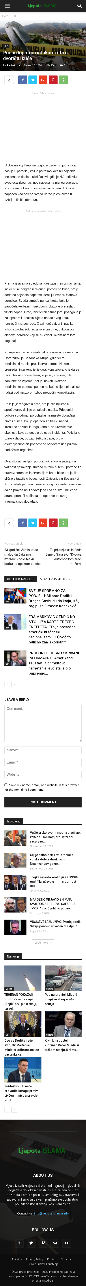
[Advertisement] (43, 127)
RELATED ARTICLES (21, 579)
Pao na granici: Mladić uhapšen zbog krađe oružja (61, 999)
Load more (42, 943)
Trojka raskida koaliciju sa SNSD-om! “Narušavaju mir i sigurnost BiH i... (54, 881)
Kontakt (52, 1259)
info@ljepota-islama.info (51, 1213)
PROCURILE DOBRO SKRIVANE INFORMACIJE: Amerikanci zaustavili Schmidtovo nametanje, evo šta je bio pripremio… (54, 663)
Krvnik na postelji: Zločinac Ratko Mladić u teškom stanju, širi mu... (62, 1045)
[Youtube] (66, 1243)
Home (6, 16)
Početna (17, 1259)
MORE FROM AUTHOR (55, 579)
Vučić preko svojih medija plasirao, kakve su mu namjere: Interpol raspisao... (55, 837)
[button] (80, 6)
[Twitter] (31, 1243)
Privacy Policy (34, 1259)
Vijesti (9, 988)
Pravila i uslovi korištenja (43, 1264)
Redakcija (13, 65)
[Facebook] (19, 1243)
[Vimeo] (43, 1243)
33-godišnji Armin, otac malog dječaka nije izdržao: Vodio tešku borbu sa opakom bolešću (23, 557)
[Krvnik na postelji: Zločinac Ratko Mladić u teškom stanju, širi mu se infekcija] (63, 1024)
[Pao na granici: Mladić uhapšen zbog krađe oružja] (63, 978)
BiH (16, 16)
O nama (66, 1259)
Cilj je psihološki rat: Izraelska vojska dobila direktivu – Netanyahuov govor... (51, 859)
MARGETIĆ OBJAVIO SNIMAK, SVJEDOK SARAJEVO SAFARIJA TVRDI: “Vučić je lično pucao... (52, 904)
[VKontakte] (54, 1243)
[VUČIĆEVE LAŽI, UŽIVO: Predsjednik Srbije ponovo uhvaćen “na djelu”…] (15, 927)
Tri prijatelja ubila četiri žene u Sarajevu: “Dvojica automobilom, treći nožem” (64, 557)
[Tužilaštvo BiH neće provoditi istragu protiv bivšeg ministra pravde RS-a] (22, 1069)
